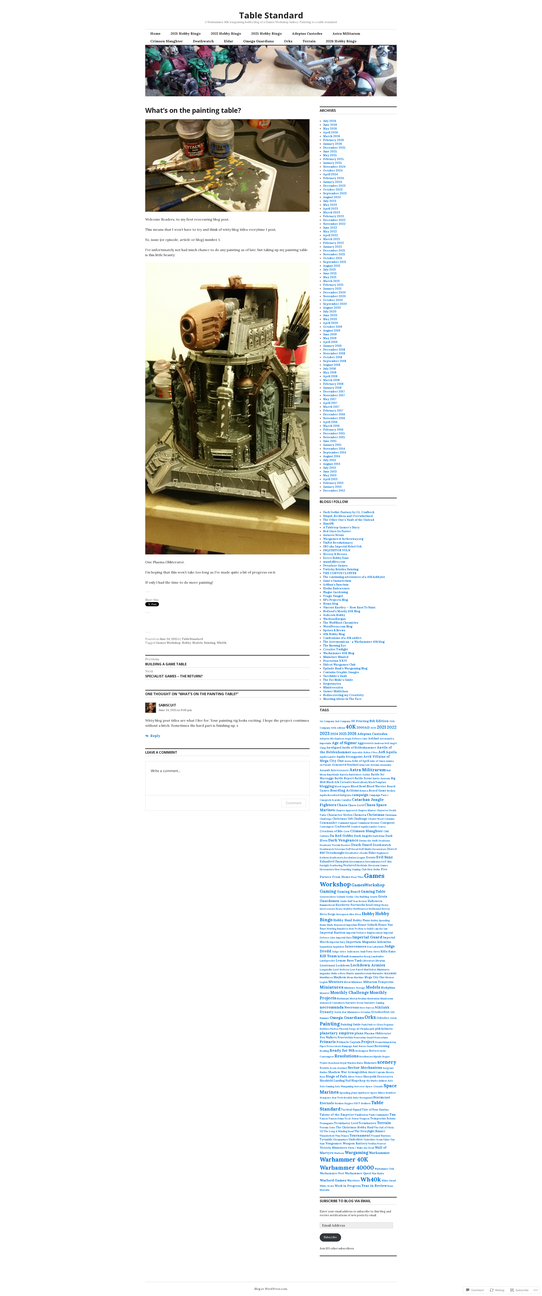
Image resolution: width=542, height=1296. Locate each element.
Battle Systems (381, 778)
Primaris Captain (348, 1042)
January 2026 (332, 144)
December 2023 (334, 186)
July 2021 (329, 269)
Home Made (326, 924)
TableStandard (192, 639)
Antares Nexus (333, 535)
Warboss (339, 1153)
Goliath (340, 896)
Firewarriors (327, 869)
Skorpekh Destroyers (378, 1076)
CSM (386, 831)
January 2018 (332, 388)
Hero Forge (328, 914)
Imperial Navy (337, 942)
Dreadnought (335, 852)
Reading (324, 1050)
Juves (376, 951)
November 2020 (334, 296)
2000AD (363, 727)
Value (386, 1139)
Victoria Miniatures (333, 1147)
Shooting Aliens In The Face (342, 699)
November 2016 (334, 418)
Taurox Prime (336, 1118)
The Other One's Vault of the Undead (348, 520)
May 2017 (329, 399)
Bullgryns (345, 795)
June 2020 (330, 315)
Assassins (385, 764)
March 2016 (331, 426)
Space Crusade (374, 1086)
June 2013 (330, 471)
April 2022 (330, 235)
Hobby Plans (361, 920)
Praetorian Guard (364, 1037)
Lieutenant (327, 965)
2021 (381, 727)
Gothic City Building (357, 896)
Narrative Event (354, 1002)
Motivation (373, 998)
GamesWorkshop (368, 885)
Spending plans (348, 1092)
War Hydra (378, 1173)
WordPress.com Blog (337, 626)
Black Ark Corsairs (339, 782)
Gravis (373, 896)
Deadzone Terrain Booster (335, 845)
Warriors (353, 1180)
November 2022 (334, 224)
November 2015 (334, 437)
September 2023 (335, 193)
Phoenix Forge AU (349, 1028)
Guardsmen (329, 901)
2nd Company (342, 721)
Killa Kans (387, 951)
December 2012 (334, 490)
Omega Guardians (258, 41)
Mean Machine (355, 977)
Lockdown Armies (367, 965)
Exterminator (357, 861)
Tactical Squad (351, 1109)
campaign (360, 795)
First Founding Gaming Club (351, 869)
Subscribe (330, 1237)
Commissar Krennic (368, 822)
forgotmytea (332, 683)
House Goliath (367, 924)
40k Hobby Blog (334, 634)
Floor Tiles (357, 877)
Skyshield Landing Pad (335, 1080)
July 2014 (329, 460)
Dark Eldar (379, 836)
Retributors (366, 1056)
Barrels (344, 774)
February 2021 (333, 285)
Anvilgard (333, 747)
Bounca (363, 790)
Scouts (324, 1067)
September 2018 (334, 361)
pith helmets (384, 1028)
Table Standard (271, 15)
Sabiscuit (167, 705)
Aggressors (366, 743)
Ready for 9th (342, 1050)
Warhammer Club (384, 1168)
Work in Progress (348, 1186)
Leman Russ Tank (349, 960)
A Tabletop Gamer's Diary (341, 527)
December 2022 (334, 220)
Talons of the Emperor (337, 1114)
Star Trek (337, 1097)
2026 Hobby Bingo (341, 41)
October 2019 (332, 327)
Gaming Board (348, 892)
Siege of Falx (336, 1076)
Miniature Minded (335, 657)
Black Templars (377, 782)
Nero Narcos (366, 1007)
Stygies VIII (351, 1103)
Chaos (342, 805)
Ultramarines (340, 1139)
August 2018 (331, 365)
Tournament (360, 1135)
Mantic (350, 973)
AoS (381, 752)
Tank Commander (379, 1114)
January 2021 (332, 288)
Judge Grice (339, 951)
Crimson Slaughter (166, 41)
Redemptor (361, 1050)
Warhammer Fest (332, 1173)
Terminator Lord (346, 1123)
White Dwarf (389, 1180)
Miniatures (331, 987)
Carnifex (346, 800)
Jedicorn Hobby (334, 615)
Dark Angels (363, 836)
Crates (382, 826)
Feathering (336, 865)
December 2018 (334, 349)
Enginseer (383, 852)
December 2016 (334, 414)
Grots (382, 896)
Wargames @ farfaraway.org (343, 539)
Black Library (360, 782)
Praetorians (381, 1037)
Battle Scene (363, 778)
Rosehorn (334, 1062)
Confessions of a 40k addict (342, 638)
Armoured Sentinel (345, 764)
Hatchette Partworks (350, 904)
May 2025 (330, 155)
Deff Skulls (365, 849)
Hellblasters (360, 908)
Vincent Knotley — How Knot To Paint (349, 607)
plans (359, 1033)
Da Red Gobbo (341, 836)
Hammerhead (327, 905)
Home (155, 33)
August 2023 (332, 197)
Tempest (364, 1118)
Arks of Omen (377, 761)
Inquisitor (338, 946)
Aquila (391, 752)
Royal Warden (348, 1062)
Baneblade (333, 774)
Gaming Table (373, 891)
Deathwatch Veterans (332, 849)
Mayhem (339, 977)
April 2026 (330, 132)
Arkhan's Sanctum (335, 584)
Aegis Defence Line (356, 738)
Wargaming (356, 1152)
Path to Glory (375, 1024)
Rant (355, 1046)
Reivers (374, 1050)
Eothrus (324, 857)
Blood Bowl (358, 786)
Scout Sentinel (338, 1068)
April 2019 (330, 342)
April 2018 (330, 376)
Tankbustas (361, 1114)
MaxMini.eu (326, 977)
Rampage (347, 1046)
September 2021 (334, 262)
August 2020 (332, 307)
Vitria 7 (352, 1147)
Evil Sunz (384, 857)
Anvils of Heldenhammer (359, 747)
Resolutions (347, 1055)
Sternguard (366, 1097)
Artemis (375, 764)
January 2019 (332, 346)
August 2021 (331, 266)
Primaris (328, 1041)
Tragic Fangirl (333, 596)
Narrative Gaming (374, 1002)
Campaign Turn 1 (378, 795)
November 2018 (334, 353)
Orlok (393, 1018)
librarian (380, 960)
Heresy (386, 908)
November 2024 (334, 167)
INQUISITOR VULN (336, 550)
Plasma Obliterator (377, 1033)
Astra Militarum (346, 33)
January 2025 (332, 163)
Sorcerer (359, 1086)
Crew (346, 831)
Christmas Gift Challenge (349, 818)
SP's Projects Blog (335, 600)
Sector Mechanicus (365, 1067)
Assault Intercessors (334, 770)
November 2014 (334, 448)
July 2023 (329, 201)
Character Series (340, 815)
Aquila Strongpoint (349, 756)
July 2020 (329, 311)
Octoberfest (380, 1012)
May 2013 (329, 475)
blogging (327, 786)
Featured (349, 865)
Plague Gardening (335, 592)
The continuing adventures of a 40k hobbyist (354, 577)
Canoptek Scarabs (330, 800)
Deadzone (384, 840)
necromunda (332, 1007)
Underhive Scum (373, 1139)
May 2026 (330, 128)
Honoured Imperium (345, 924)
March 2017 (331, 407)
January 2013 (332, 487)
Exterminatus (373, 861)
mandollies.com (334, 562)
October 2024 (333, 170)
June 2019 (330, 334)
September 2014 (334, 452)
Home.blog (330, 603)
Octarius (365, 1012)
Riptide (377, 1056)
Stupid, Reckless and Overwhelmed (348, 516)
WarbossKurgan (334, 619)
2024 (334, 734)
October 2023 (333, 189)
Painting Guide (350, 1024)
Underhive (355, 1139)
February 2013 (333, 483)
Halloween (375, 901)
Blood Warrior (376, 786)
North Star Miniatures (347, 1012)
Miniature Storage (354, 987)
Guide (343, 901)
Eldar (228, 41)
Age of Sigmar (344, 743)
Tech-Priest (352, 1118)
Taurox (324, 1118)
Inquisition (326, 946)
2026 (352, 733)
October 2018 (332, 357)
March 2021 (331, 281)
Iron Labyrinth (375, 946)
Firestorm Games (378, 865)
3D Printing (360, 721)
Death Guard (361, 845)
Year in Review (374, 1186)
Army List (364, 764)
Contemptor (327, 826)
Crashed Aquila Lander (364, 826)
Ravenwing (381, 1046)
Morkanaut (343, 998)
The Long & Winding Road (339, 1131)
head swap (373, 904)
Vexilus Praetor (377, 1143)
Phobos (334, 1028)
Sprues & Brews (334, 630)
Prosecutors (334, 1046)
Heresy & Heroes (335, 554)
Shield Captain (376, 1072)
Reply (155, 736)
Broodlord (333, 795)
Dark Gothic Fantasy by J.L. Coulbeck (348, 512)
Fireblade (362, 865)
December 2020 (334, 292)
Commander (328, 822)
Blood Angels (342, 786)
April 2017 (330, 403)
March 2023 (331, 212)
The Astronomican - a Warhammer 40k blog (353, 642)
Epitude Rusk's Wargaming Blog (345, 668)
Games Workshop (168, 643)
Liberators (368, 960)
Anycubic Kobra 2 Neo (364, 752)
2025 (343, 733)
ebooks (363, 852)
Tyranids (326, 1139)
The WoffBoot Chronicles (340, 623)
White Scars (327, 1185)
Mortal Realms (358, 998)
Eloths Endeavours (336, 588)
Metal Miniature (353, 982)
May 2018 (329, 372)
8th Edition (379, 721)
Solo (390, 1080)
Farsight (324, 865)
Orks (288, 41)
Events (371, 857)
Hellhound (375, 908)
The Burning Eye (334, 645)
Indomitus (384, 942)
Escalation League (354, 857)
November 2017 (334, 395)
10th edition (338, 727)
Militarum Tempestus (378, 982)
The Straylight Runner (369, 1131)
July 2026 (329, 121)
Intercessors (355, 946)
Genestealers (328, 896)
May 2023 (330, 205)
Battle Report (344, 778)
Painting (209, 643)
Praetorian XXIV (335, 661)
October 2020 (333, 300)
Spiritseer (364, 1092)
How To (353, 928)
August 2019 (331, 330)
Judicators (353, 951)
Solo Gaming (327, 1086)
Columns (389, 818)
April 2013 (330, 479)
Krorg (367, 956)
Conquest (387, 823)
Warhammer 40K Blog (338, 653)
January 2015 (332, 445)
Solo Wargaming (344, 1086)
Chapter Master (367, 810)
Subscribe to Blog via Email (345, 1201)
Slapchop (358, 1080)
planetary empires (337, 1033)
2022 (392, 727)
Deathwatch (203, 41)
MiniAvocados (333, 687)
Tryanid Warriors (381, 1135)
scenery (386, 1062)
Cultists (324, 836)
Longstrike (326, 969)
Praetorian (345, 1037)
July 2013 (329, 468)
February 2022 (333, 243)
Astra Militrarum (367, 769)
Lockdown (343, 965)
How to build (365, 928)
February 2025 (333, 159)
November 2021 (334, 254)
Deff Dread (352, 849)
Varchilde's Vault (335, 676)
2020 (373, 727)
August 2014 (331, 456)
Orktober (382, 1018)
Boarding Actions (344, 790)
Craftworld (342, 826)
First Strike (373, 869)
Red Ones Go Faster (337, 531)
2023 (325, 733)
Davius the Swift (368, 840)
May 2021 (329, 277)
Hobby (186, 643)
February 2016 (333, 429)
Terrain (309, 41)
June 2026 (330, 125)
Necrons (351, 1007)
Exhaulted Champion (334, 861)
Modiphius (388, 987)
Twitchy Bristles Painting (340, 569)
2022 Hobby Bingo (226, 33)
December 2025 (334, 147)
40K (351, 726)
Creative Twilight (335, 649)
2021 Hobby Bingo (186, 33)
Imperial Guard (367, 937)
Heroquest (342, 914)
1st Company (327, 721)
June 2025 (330, 151)
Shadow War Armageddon (347, 1072)
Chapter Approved (346, 810)
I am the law (381, 928)
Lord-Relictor (341, 969)
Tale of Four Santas (375, 1109)
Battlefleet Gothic (359, 774)
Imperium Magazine (361, 942)
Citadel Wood (376, 818)
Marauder (377, 973)
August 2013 (331, 464)
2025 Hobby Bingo (266, 33)
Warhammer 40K (344, 1159)
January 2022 (332, 247)
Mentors (335, 982)
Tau (393, 1114)
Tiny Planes (342, 1135)
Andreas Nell (381, 743)
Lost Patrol (356, 969)
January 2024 (332, 182)
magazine (325, 973)
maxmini (390, 973)
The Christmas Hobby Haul (354, 1127)
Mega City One (374, 977)
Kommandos (356, 956)
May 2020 (330, 319)
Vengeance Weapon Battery (346, 1143)
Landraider (377, 956)
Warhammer (379, 1153)
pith (372, 1028)
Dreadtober (352, 852)
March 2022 (331, 239)
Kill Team (328, 956)
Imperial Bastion (333, 932)
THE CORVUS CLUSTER (339, 573)
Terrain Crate (327, 1127)
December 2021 (334, 250)
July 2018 (329, 368)
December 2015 (334, 433)
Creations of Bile (331, 831)
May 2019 (329, 338)
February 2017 (333, 410)
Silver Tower (355, 1076)
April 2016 (330, 422)
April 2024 (330, 174)
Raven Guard (366, 1046)
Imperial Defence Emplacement (364, 932)
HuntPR (328, 523)
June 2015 (329, 441)
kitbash (343, 956)
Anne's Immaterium (337, 581)
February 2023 (333, 216)
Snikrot (383, 1080)
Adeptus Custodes (307, 33)
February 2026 (333, 140)
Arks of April (360, 761)
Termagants (326, 1123)
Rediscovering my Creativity (343, 695)
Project (368, 1041)
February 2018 (333, 384)
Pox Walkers (328, 1037)
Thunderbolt (327, 1135)
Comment (293, 803)
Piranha (364, 1028)
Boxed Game (377, 790)
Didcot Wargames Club (339, 664)
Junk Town (366, 951)
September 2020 (335, 304)
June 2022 (330, 227)
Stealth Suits (351, 1097)
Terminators (367, 1123)
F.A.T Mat (386, 861)
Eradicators (336, 857)
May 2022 (330, 231)
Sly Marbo (372, 1080)
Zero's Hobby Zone (336, 558)
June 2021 (330, 273)
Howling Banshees (337, 928)
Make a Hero (338, 973)
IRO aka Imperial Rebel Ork (342, 546)
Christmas (375, 815)
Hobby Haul (342, 920)
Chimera (359, 815)
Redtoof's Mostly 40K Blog (341, 611)
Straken (339, 1103)
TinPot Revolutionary (338, 542)
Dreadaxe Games (335, 565)
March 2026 (331, 136)
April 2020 (330, 323)
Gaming (328, 891)
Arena (347, 761)
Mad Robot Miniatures (376, 969)
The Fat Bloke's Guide (338, 680)
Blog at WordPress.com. (271, 1289)
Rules (360, 1062)
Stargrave (325, 1097)
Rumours (370, 1062)
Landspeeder (327, 960)
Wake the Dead (365, 1147)
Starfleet (391, 1092)
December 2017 (334, 391)
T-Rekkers (364, 1103)
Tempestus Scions (382, 1118)
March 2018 (331, 380)
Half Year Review (357, 901)
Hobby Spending (380, 920)
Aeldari (373, 738)
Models (197, 643)
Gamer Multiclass (335, 691)
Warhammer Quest (358, 1173)
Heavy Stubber (344, 908)
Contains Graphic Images (341, 672)
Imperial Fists (344, 937)
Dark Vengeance (343, 840)
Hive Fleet (355, 914)
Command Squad (347, 822)
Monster (325, 993)
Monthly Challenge (349, 992)
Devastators (379, 849)
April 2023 (330, 208)
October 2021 (332, 258)
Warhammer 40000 (347, 1167)
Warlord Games (333, 1180)
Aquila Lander (328, 756)
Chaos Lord (356, 805)
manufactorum (363, 973)
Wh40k (221, 643)
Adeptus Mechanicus (332, 738)
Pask (364, 1024)
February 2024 (333, 178)
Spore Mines (377, 1092)
